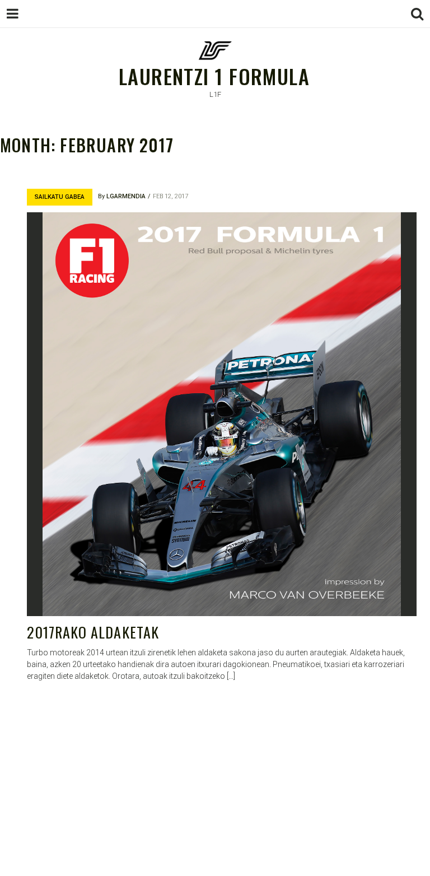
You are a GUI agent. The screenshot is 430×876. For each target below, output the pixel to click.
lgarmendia (126, 196)
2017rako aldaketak (93, 632)
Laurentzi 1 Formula (214, 76)
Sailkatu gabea (60, 197)
